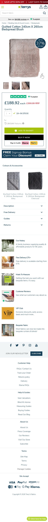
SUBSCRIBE (36, 353)
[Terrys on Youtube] (37, 346)
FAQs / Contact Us (24, 369)
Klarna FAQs (24, 385)
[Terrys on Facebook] (10, 346)
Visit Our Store (24, 439)
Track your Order (24, 373)
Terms (24, 461)
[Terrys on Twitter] (17, 346)
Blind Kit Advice (24, 402)
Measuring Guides (24, 406)
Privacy (24, 465)
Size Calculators (24, 398)
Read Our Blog (24, 414)
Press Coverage (24, 431)
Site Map (24, 456)
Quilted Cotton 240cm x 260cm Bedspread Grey (13, 196)
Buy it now (24, 137)
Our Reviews (24, 435)
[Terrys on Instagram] (30, 346)
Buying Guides (24, 410)
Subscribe (24, 444)
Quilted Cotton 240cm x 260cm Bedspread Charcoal (35, 196)
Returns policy (24, 377)
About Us (24, 427)
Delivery (24, 381)
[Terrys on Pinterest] (24, 346)
